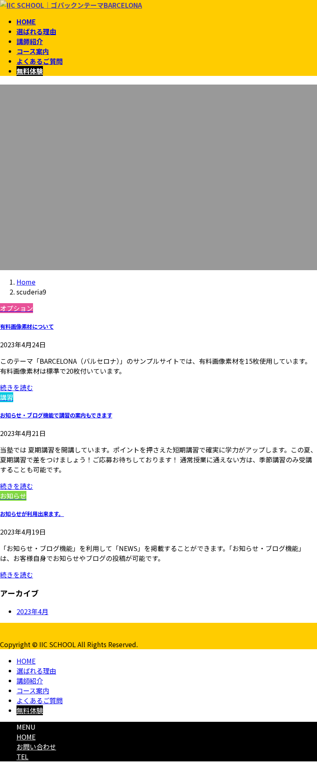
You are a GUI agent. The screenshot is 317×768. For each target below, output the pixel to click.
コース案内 (33, 690)
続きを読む (16, 387)
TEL (22, 756)
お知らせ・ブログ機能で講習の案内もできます (56, 415)
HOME (26, 661)
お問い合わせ (36, 747)
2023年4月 (32, 611)
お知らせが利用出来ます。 (32, 514)
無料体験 (30, 710)
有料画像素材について (27, 326)
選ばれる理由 (36, 671)
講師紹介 (30, 681)
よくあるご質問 (40, 700)
